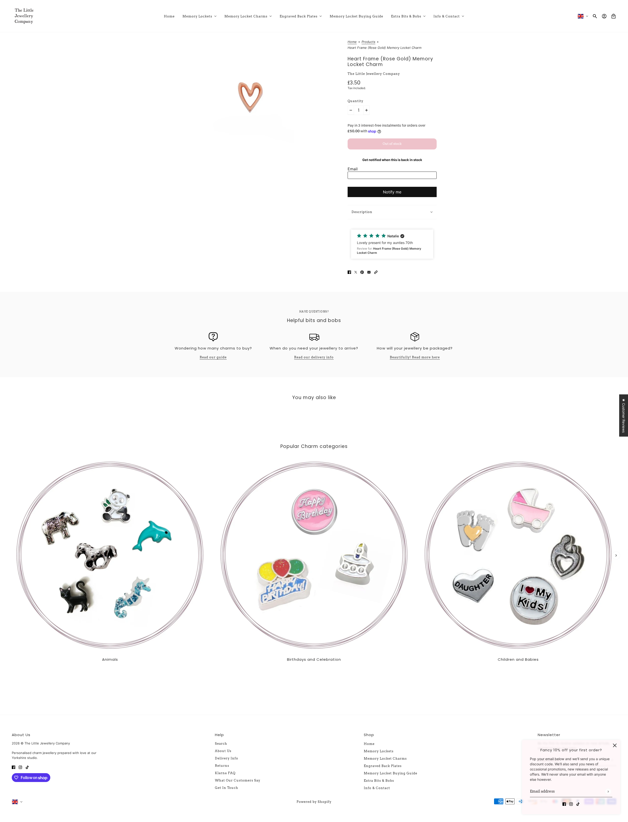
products (368, 42)
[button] (392, 244)
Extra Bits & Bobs (379, 780)
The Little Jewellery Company (374, 74)
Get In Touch (226, 788)
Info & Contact (377, 788)
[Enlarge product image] (250, 99)
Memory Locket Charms (385, 758)
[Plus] (366, 110)
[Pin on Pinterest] (362, 271)
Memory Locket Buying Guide (390, 773)
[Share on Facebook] (349, 271)
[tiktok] (578, 803)
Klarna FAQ (225, 773)
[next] (616, 555)
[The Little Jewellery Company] (24, 16)
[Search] (595, 16)
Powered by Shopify (314, 802)
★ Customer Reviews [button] (624, 415)
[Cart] (613, 16)
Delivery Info (226, 758)
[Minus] (351, 110)
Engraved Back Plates (383, 766)
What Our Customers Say (237, 780)
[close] (614, 745)
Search (221, 743)
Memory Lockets (378, 751)
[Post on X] (356, 271)
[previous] (12, 461)
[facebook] (564, 803)
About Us (223, 751)
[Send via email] (369, 271)
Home (352, 42)
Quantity (355, 101)
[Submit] (608, 791)
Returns (222, 766)
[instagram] (571, 803)
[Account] (604, 16)
